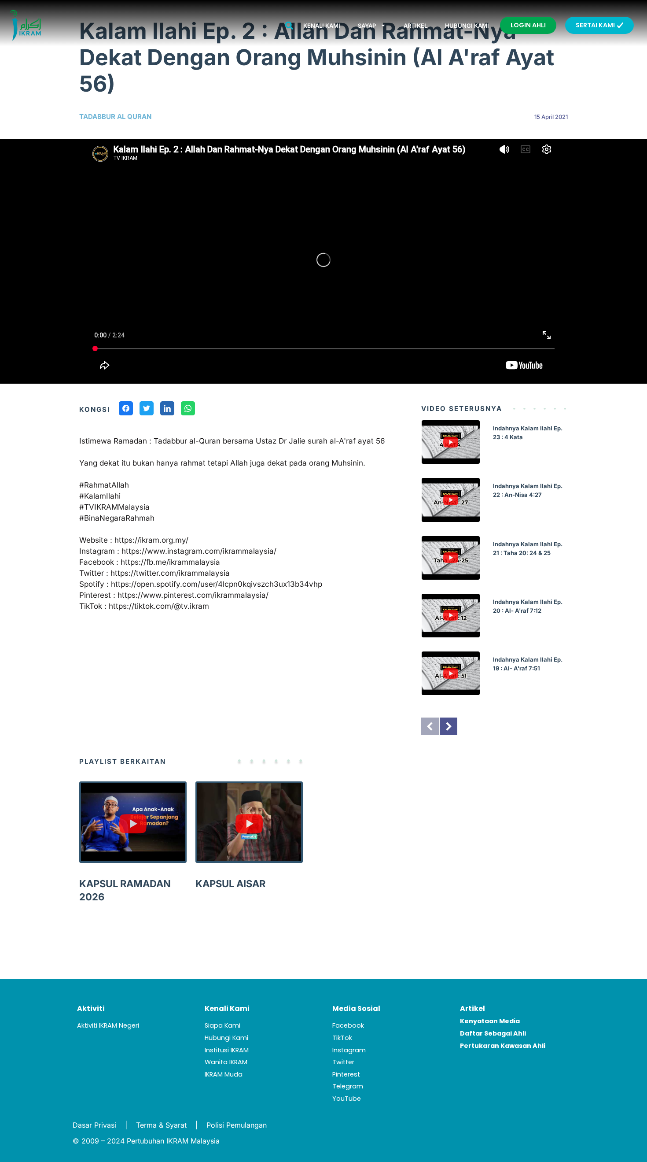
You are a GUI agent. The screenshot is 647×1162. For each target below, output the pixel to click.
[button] (289, 25)
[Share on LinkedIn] (167, 409)
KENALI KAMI (321, 25)
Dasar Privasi (94, 1125)
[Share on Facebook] (126, 409)
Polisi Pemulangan (236, 1125)
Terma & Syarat (161, 1125)
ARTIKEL (415, 25)
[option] (494, 564)
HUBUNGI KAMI (467, 25)
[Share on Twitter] (147, 409)
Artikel (472, 1008)
